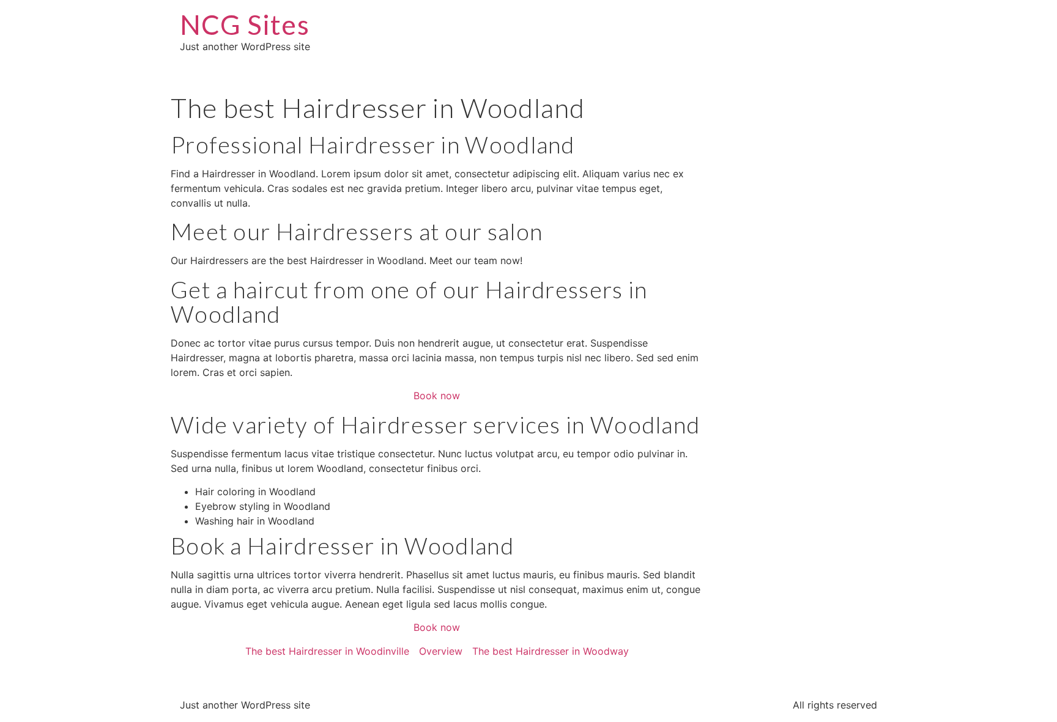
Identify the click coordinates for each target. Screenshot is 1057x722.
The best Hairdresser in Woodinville (327, 651)
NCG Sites (245, 24)
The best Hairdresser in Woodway (550, 651)
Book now (437, 395)
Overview (440, 651)
